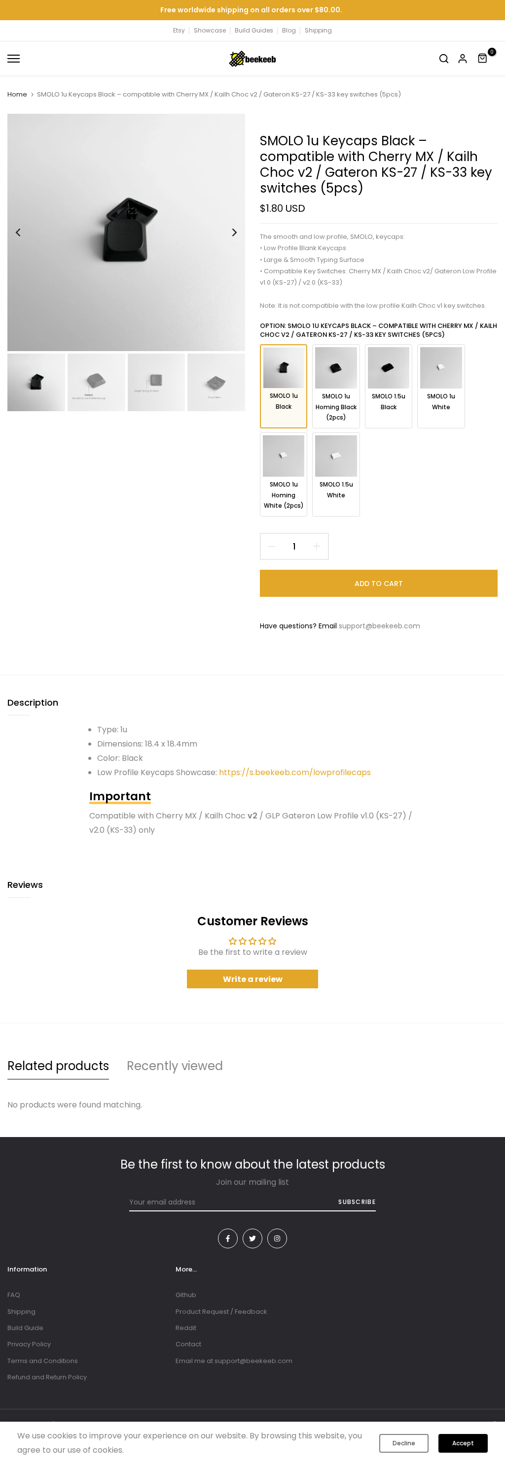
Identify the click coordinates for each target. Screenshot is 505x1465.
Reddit (186, 1328)
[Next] (227, 233)
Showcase (210, 30)
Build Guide (25, 1328)
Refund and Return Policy (47, 1377)
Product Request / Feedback (221, 1311)
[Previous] (26, 233)
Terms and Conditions (42, 1361)
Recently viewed (175, 1066)
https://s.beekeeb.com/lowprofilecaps (295, 772)
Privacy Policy (29, 1344)
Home (17, 94)
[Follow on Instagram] (277, 1238)
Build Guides (254, 30)
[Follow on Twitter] (252, 1238)
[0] (482, 58)
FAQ (13, 1295)
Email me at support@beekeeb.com (234, 1361)
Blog (289, 30)
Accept (463, 1443)
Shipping (318, 30)
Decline (404, 1443)
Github (186, 1295)
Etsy (179, 30)
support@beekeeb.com (379, 626)
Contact (188, 1344)
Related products (58, 1066)
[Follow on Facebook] (228, 1238)
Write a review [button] (253, 979)
